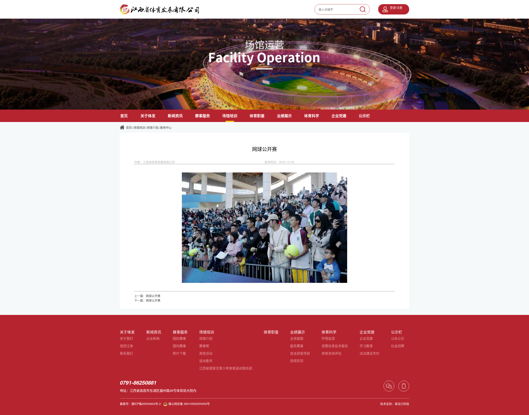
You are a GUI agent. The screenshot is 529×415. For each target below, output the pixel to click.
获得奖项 (296, 360)
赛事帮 (204, 345)
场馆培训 (229, 115)
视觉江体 (126, 345)
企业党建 (338, 115)
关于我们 (126, 338)
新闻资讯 (175, 115)
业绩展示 (284, 115)
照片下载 (179, 353)
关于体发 (148, 115)
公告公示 (397, 338)
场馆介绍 (152, 127)
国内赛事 (179, 345)
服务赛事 (296, 345)
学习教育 (366, 345)
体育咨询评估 (331, 353)
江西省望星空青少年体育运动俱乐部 (225, 368)
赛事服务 (202, 115)
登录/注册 (396, 7)
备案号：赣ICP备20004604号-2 (140, 404)
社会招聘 (397, 345)
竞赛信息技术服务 (335, 345)
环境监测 (328, 338)
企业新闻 (153, 338)
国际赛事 (179, 338)
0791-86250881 (138, 382)
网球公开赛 (153, 296)
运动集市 (205, 360)
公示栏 (364, 115)
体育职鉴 (257, 115)
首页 (124, 115)
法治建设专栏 (369, 353)
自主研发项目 (300, 353)
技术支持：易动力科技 (394, 404)
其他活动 (205, 353)
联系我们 (126, 353)
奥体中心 (166, 127)
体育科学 (311, 115)
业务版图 (296, 338)
